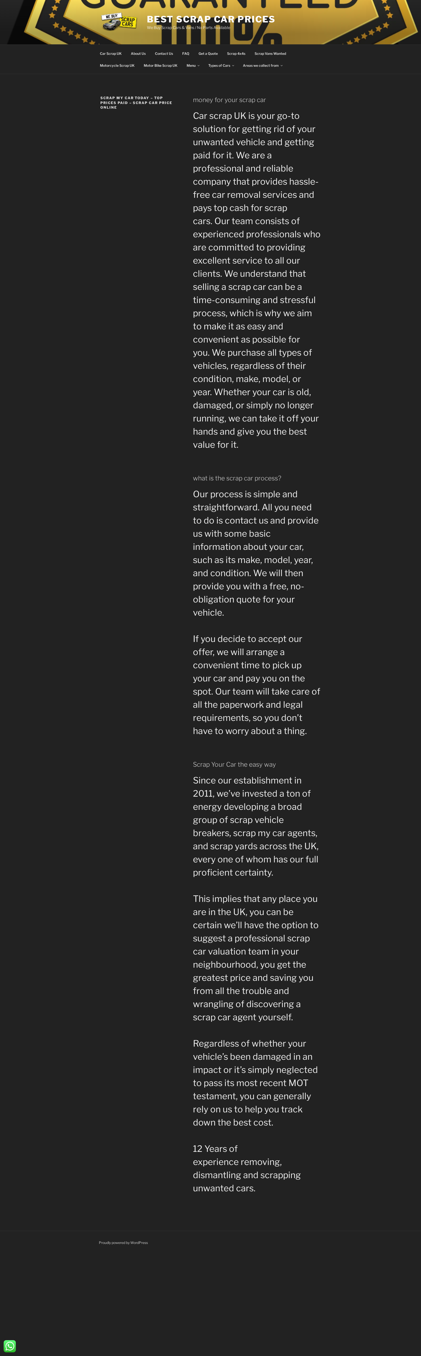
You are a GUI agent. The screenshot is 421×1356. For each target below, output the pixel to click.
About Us (138, 53)
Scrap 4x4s (236, 53)
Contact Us (164, 53)
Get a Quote (208, 53)
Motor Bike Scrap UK (160, 65)
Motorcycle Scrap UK (117, 65)
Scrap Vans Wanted (270, 53)
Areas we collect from (261, 65)
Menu (191, 65)
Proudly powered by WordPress (123, 1243)
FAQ (185, 53)
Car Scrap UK (111, 53)
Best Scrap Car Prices (211, 19)
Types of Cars (219, 65)
